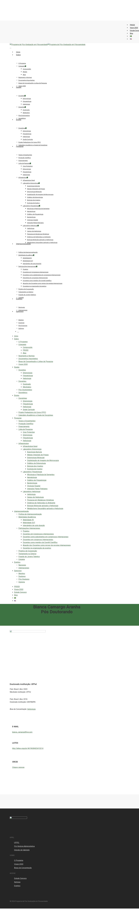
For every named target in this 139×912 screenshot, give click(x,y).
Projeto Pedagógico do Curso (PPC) (32, 412)
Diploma (21, 582)
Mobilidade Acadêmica (27, 517)
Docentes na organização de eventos (37, 548)
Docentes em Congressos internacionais (38, 534)
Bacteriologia (32, 483)
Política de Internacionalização (30, 514)
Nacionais (22, 565)
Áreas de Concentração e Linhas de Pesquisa (35, 361)
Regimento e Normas (26, 356)
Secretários (22, 393)
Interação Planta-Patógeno (37, 489)
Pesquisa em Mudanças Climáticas (40, 500)
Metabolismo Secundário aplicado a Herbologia (45, 508)
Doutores (22, 576)
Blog (16, 595)
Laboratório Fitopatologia (32, 472)
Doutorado (27, 384)
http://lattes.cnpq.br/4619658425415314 (27, 748)
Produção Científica (25, 424)
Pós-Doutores (23, 579)
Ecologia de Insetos (34, 469)
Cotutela (21, 559)
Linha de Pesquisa (25, 429)
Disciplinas (22, 398)
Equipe (16, 367)
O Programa (22, 342)
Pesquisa (17, 418)
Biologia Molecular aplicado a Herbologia (42, 506)
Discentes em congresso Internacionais (38, 540)
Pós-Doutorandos (25, 390)
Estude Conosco (20, 592)
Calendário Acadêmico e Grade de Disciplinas (35, 415)
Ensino (16, 395)
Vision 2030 (23, 364)
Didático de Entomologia (36, 463)
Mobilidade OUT (29, 523)
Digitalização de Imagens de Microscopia (43, 460)
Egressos (18, 571)
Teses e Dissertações (26, 421)
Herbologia (27, 378)
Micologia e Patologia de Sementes (40, 475)
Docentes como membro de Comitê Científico (40, 542)
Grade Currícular (29, 410)
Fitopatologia (28, 376)
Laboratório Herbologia (31, 492)
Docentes (22, 370)
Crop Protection (29, 432)
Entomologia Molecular (36, 458)
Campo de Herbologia (35, 497)
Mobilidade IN (28, 520)
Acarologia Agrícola (34, 452)
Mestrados (27, 387)
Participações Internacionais (29, 528)
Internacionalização (21, 511)
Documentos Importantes (28, 359)
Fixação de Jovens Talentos (29, 557)
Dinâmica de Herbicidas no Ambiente (41, 503)
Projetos (26, 531)
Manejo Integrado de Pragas (38, 455)
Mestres (21, 574)
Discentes (22, 381)
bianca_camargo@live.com (22, 732)
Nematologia (32, 477)
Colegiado (22, 345)
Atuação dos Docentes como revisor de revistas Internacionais (47, 545)
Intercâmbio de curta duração (34, 525)
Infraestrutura (23, 443)
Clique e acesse (18, 767)
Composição (27, 347)
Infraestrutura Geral (30, 446)
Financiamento (23, 426)
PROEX (25, 350)
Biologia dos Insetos (35, 466)
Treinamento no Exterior (27, 554)
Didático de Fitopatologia (36, 480)
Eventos (17, 562)
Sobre (16, 339)
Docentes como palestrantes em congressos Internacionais (45, 537)
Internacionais (23, 568)
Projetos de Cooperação (27, 551)
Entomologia (27, 373)
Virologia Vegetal (33, 486)
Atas (24, 353)
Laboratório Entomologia (32, 449)
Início (16, 336)
